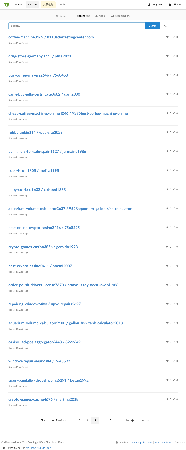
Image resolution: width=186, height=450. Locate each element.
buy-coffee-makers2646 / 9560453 (38, 75)
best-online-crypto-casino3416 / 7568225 (44, 228)
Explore (32, 4)
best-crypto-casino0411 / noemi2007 (40, 266)
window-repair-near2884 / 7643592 (39, 361)
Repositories (83, 16)
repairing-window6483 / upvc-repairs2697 (44, 304)
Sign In (177, 4)
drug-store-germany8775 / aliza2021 (39, 56)
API (157, 442)
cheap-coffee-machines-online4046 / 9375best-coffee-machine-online (68, 113)
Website (166, 442)
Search (153, 26)
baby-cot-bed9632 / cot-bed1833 (37, 190)
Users (102, 16)
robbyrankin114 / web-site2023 (35, 133)
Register (157, 4)
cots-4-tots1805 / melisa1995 (33, 171)
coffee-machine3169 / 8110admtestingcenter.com (51, 37)
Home (18, 4)
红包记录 (61, 16)
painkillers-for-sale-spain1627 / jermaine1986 (47, 152)
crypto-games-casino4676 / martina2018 (43, 399)
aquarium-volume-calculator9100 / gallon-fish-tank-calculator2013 (65, 323)
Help (62, 4)
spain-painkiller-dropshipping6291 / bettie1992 (48, 380)
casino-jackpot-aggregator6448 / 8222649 (44, 342)
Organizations (122, 16)
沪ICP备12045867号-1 (39, 448)
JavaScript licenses (141, 442)
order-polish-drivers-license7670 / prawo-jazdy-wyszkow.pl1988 (63, 285)
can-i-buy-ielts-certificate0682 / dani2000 (44, 94)
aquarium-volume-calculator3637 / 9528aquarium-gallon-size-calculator (70, 209)
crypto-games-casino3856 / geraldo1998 (43, 247)
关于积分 (48, 4)
